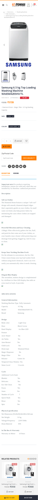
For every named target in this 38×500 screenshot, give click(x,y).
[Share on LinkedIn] (17, 166)
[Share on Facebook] (9, 166)
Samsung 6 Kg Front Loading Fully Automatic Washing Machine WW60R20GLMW (10, 484)
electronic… (10, 12)
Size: (3, 116)
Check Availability (29, 158)
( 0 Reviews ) (14, 98)
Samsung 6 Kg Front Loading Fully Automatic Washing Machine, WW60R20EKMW (28, 484)
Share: (4, 166)
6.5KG (9, 116)
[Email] (20, 166)
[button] (8, 5)
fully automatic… (11, 14)
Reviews (16, 173)
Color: (4, 126)
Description (6, 173)
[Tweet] (13, 166)
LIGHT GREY (13, 126)
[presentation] (33, 45)
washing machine (22, 12)
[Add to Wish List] (26, 141)
